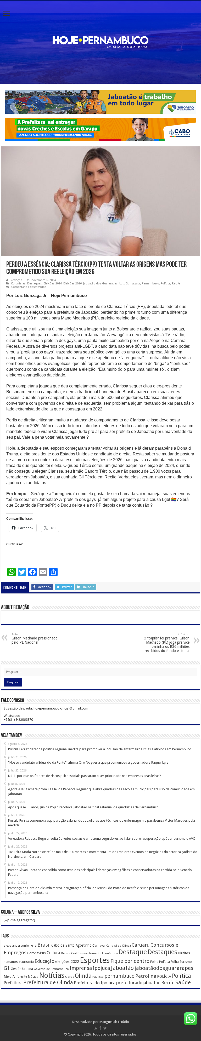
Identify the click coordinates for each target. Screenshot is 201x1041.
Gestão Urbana (22, 969)
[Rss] (96, 1028)
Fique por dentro (129, 961)
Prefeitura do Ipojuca (94, 982)
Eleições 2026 (72, 283)
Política (165, 283)
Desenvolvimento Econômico (97, 953)
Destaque (133, 952)
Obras (69, 977)
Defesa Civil (69, 953)
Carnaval (98, 945)
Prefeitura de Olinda (48, 982)
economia (26, 961)
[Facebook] (100, 1028)
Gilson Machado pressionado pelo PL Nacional (35, 638)
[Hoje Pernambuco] (100, 41)
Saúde (183, 982)
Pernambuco (150, 283)
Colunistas (18, 283)
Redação (16, 280)
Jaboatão (122, 968)
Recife (176, 283)
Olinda (83, 976)
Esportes (95, 960)
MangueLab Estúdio (114, 1022)
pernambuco (119, 976)
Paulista (98, 977)
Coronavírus (36, 953)
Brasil (44, 945)
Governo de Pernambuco (51, 969)
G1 (7, 968)
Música (33, 977)
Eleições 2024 (52, 283)
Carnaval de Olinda (118, 945)
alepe (7, 945)
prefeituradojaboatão (138, 982)
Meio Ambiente (15, 976)
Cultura (53, 952)
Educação (44, 961)
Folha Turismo (181, 962)
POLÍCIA (164, 976)
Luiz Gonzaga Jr (129, 283)
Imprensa (81, 968)
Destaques (34, 283)
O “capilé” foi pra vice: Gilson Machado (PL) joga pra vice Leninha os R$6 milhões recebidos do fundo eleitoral (166, 643)
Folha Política (160, 962)
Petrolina (145, 976)
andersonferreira (24, 945)
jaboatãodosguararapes (164, 968)
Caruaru (141, 945)
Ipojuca (101, 968)
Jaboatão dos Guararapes (100, 283)
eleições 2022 (67, 961)
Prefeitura (13, 983)
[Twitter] (105, 1028)
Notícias (51, 975)
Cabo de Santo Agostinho (71, 945)
